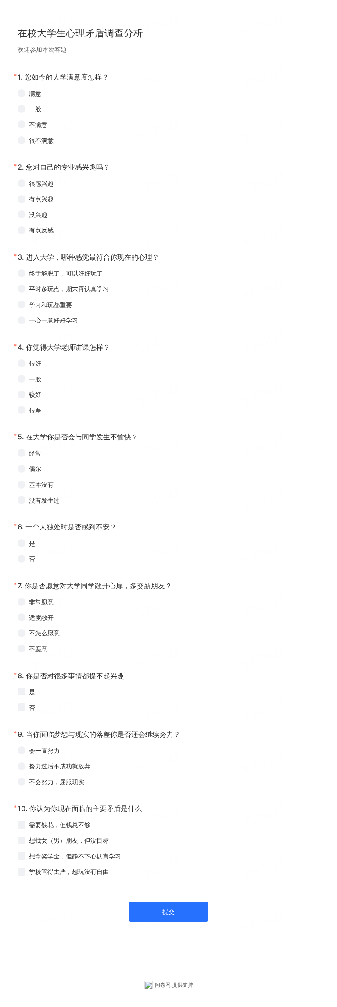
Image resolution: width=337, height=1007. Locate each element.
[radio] (168, 93)
